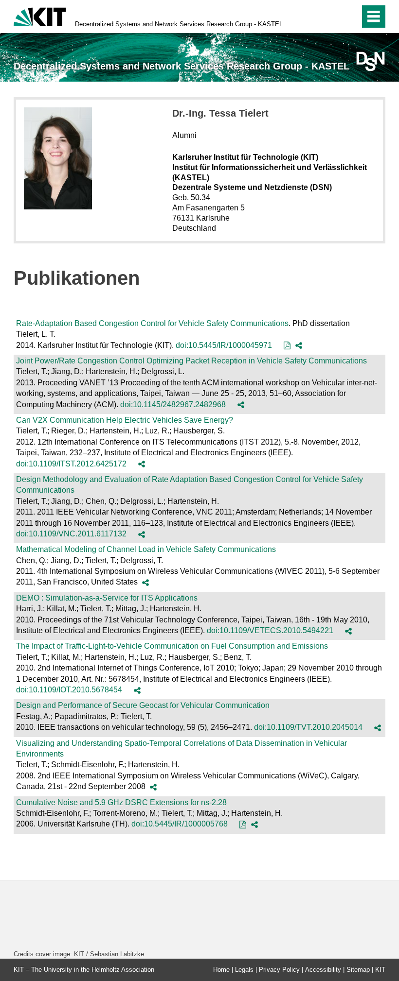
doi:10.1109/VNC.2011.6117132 (71, 534)
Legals (244, 969)
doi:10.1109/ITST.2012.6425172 (71, 464)
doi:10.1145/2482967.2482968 (173, 404)
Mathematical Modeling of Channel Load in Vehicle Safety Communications (146, 549)
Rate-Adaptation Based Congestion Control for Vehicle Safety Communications (152, 323)
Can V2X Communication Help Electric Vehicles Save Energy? (124, 420)
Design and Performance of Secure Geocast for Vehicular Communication (143, 705)
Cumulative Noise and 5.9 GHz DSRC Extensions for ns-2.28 (121, 802)
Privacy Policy (279, 969)
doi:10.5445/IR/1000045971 (224, 345)
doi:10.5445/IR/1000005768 (179, 824)
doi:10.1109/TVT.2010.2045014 (308, 727)
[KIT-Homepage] (40, 16)
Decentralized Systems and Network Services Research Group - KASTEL (179, 24)
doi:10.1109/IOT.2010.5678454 (69, 690)
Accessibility (323, 969)
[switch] (331, 16)
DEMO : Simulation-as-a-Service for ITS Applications (107, 598)
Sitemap (358, 969)
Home (221, 969)
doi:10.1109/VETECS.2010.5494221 (270, 630)
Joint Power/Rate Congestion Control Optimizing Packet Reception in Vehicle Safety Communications (191, 361)
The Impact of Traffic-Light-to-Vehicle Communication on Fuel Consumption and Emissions (172, 646)
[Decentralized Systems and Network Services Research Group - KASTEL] (370, 61)
